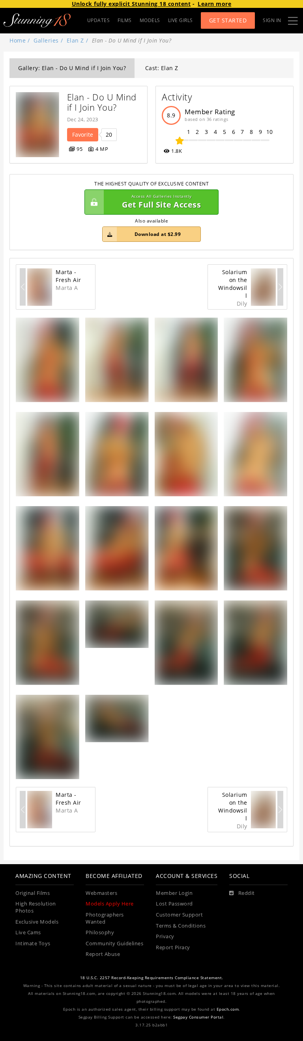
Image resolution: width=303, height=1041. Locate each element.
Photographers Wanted (105, 918)
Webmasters (101, 893)
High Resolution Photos (35, 907)
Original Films (32, 893)
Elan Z (75, 40)
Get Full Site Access (161, 202)
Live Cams (28, 932)
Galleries (46, 40)
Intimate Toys (32, 943)
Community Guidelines (114, 943)
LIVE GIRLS (180, 20)
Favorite (82, 134)
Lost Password (174, 903)
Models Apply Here (110, 903)
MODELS (150, 20)
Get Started (228, 20)
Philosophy (100, 932)
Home (17, 40)
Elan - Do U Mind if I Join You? (103, 102)
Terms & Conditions (181, 925)
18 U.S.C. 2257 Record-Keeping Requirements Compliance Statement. (151, 977)
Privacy (165, 936)
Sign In (272, 20)
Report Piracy (173, 947)
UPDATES (98, 20)
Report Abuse (103, 954)
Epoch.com (228, 1009)
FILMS (125, 20)
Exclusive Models (36, 922)
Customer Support (179, 914)
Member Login (174, 893)
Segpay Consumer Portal (198, 1017)
